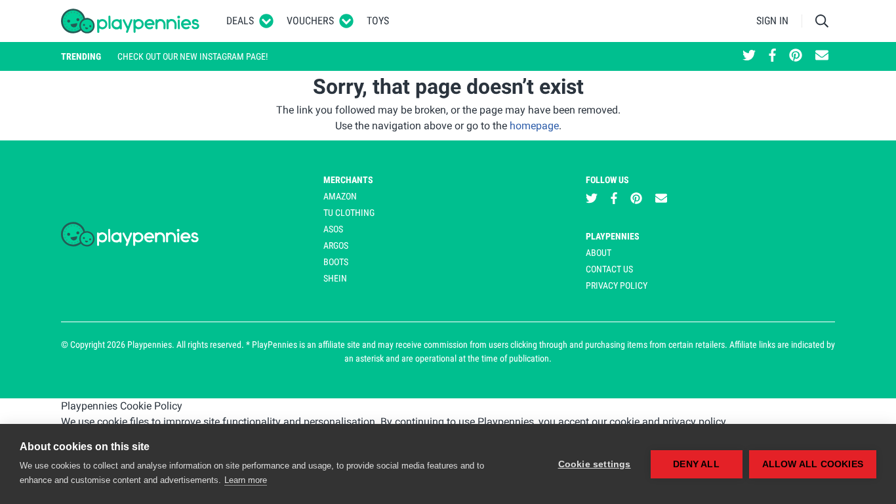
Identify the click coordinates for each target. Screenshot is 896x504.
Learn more (245, 480)
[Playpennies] (130, 21)
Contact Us (609, 269)
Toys (378, 20)
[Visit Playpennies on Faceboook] (772, 56)
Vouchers (310, 20)
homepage (534, 125)
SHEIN (335, 278)
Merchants (348, 180)
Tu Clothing (349, 212)
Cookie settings (594, 464)
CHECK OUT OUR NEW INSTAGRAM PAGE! (192, 56)
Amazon (340, 196)
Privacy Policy (616, 285)
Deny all (696, 464)
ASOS (333, 229)
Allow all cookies (812, 464)
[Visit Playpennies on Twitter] (749, 56)
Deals (240, 20)
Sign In (772, 20)
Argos (335, 245)
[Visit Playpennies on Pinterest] (796, 56)
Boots (335, 262)
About (598, 252)
